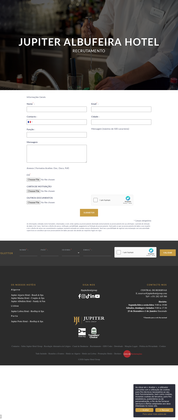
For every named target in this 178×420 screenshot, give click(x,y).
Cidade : (95, 117)
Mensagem (32, 142)
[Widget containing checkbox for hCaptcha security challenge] (112, 200)
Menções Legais (131, 346)
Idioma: (67, 249)
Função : (31, 129)
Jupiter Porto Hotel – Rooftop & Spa (27, 321)
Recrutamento (95, 346)
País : (44, 249)
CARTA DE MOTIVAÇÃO (39, 186)
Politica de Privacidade (148, 346)
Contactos (16, 346)
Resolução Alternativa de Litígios (57, 346)
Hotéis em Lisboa (89, 353)
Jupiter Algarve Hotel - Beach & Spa (27, 294)
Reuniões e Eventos (56, 353)
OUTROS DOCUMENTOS (40, 198)
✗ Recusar (164, 410)
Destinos (117, 353)
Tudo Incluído (41, 353)
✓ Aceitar (144, 410)
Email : (94, 103)
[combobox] (30, 121)
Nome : (30, 103)
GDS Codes (107, 346)
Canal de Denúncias (80, 346)
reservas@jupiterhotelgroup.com (152, 293)
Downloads (118, 346)
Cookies (162, 346)
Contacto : (32, 117)
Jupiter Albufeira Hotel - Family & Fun (28, 301)
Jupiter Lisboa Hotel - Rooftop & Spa (27, 311)
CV (28, 175)
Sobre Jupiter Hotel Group (31, 346)
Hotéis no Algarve (73, 353)
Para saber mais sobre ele (154, 414)
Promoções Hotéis (105, 353)
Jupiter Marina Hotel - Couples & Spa (27, 297)
